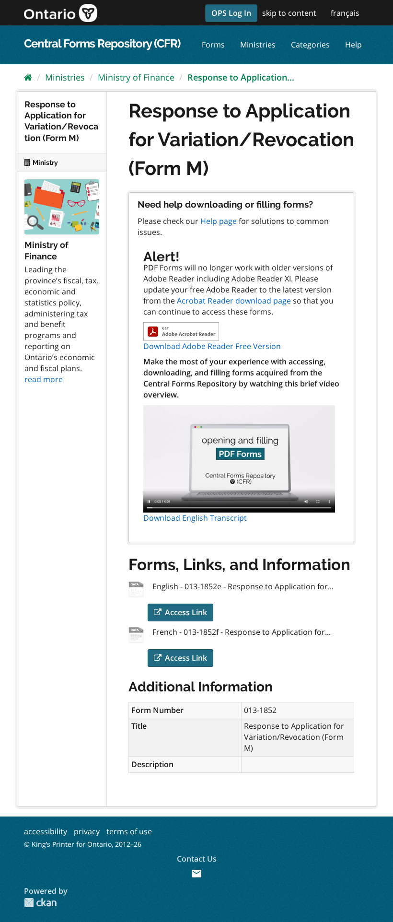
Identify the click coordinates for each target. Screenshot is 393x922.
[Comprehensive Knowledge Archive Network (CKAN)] (40, 903)
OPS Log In (231, 13)
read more (43, 379)
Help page (218, 221)
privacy (87, 831)
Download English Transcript (195, 518)
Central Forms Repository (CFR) (102, 43)
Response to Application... (240, 77)
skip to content (289, 13)
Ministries (258, 44)
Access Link (185, 612)
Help (353, 44)
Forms (213, 44)
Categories (310, 44)
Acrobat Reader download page (234, 300)
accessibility (45, 831)
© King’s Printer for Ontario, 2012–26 (82, 844)
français (345, 13)
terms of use (129, 831)
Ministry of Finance (136, 77)
